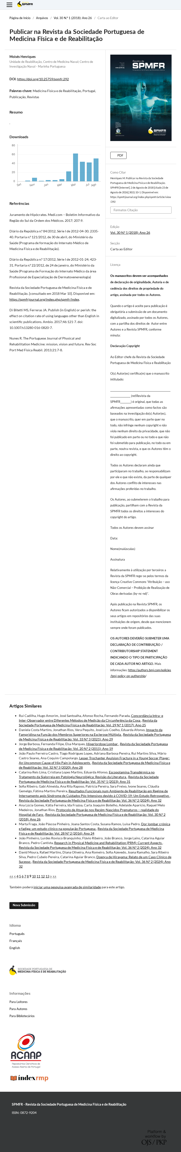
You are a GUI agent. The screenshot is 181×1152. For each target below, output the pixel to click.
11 (38, 876)
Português (17, 934)
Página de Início (19, 18)
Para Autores (18, 1009)
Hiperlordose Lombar (102, 744)
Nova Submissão (24, 905)
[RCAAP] (25, 1067)
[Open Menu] (9, 4)
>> (54, 876)
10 (34, 876)
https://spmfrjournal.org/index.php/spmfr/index (44, 299)
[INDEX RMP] (29, 1081)
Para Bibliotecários (22, 1016)
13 (47, 876)
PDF (120, 155)
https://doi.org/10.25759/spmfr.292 (43, 79)
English (14, 948)
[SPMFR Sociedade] (37, 974)
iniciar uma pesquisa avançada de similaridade (67, 887)
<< (11, 876)
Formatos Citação (126, 210)
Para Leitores (18, 1002)
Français (15, 941)
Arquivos (42, 18)
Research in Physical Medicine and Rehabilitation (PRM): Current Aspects (108, 843)
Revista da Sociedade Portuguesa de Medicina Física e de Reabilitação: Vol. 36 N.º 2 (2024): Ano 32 (90, 800)
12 (43, 876)
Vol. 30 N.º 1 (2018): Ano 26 (73, 18)
